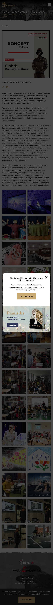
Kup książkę (26, 296)
